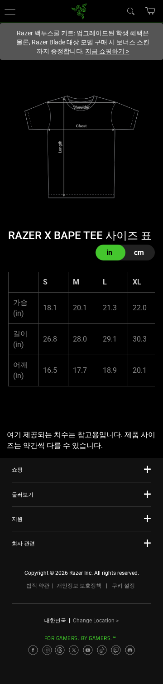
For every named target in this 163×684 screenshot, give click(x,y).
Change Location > (96, 620)
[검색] (130, 11)
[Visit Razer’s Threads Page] (59, 650)
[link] (79, 10)
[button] (10, 11)
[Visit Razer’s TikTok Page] (102, 650)
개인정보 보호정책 (79, 586)
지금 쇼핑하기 (107, 51)
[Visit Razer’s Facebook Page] (33, 650)
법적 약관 (37, 586)
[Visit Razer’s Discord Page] (130, 650)
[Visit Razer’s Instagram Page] (47, 650)
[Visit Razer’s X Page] (73, 650)
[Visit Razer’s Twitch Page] (116, 650)
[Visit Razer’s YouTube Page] (88, 650)
